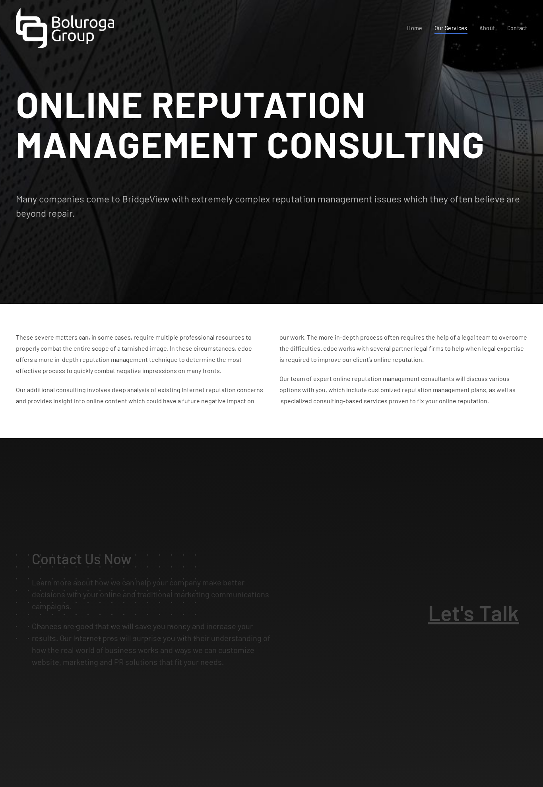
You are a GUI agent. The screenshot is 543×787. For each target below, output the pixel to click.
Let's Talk (474, 613)
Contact (517, 27)
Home (414, 27)
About (487, 27)
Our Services (450, 27)
